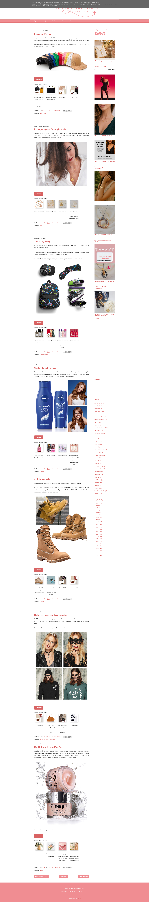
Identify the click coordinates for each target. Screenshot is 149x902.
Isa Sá (69, 21)
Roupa (46, 354)
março (98, 517)
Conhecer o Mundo (100, 416)
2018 (98, 541)
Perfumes (97, 474)
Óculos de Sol (98, 469)
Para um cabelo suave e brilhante (62, 456)
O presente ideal (39, 854)
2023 (98, 529)
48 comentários (56, 110)
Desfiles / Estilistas (100, 427)
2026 (98, 503)
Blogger (79, 898)
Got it (115, 4)
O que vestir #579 (74, 97)
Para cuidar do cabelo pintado (74, 341)
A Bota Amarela (42, 479)
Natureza (97, 463)
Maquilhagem (98, 455)
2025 (98, 524)
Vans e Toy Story (42, 241)
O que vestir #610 (62, 587)
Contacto (75, 21)
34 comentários (56, 352)
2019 (98, 539)
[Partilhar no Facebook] (69, 111)
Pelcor (81, 38)
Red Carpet (98, 480)
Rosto (41, 870)
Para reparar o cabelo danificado (39, 341)
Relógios (97, 482)
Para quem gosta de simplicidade (50, 129)
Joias (41, 225)
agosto (98, 505)
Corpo (96, 422)
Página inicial (37, 21)
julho (97, 507)
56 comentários (56, 223)
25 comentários (56, 469)
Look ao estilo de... (100, 449)
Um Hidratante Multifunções (48, 747)
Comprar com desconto (51, 211)
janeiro (98, 521)
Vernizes (97, 493)
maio (97, 512)
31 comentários (56, 867)
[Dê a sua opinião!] (66, 111)
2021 (98, 534)
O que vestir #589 (62, 97)
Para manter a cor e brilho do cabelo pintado (39, 456)
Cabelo (42, 354)
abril (97, 514)
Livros (96, 447)
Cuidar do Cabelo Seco (45, 367)
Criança (48, 739)
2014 (98, 550)
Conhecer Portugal (100, 419)
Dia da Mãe (98, 430)
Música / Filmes (99, 458)
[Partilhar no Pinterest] (70, 111)
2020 (98, 536)
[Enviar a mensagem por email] (64, 111)
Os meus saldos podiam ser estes (51, 341)
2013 (98, 553)
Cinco (60, 135)
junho (97, 510)
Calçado (42, 602)
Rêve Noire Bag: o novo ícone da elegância (51, 98)
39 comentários (56, 737)
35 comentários (56, 599)
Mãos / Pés (98, 452)
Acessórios (43, 113)
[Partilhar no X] (67, 111)
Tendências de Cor (100, 491)
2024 (98, 527)
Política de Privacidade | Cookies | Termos (74, 888)
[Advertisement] (105, 349)
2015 (98, 548)
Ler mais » (39, 79)
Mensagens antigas (83, 876)
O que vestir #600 (74, 587)
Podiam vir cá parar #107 (39, 211)
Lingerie (97, 444)
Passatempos (98, 471)
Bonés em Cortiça (42, 33)
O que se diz (98, 466)
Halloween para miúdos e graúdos (50, 614)
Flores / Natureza (99, 433)
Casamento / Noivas (100, 414)
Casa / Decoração (99, 411)
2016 (98, 546)
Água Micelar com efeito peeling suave (51, 855)
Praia (96, 477)
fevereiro (98, 519)
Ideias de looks (99, 436)
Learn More (108, 4)
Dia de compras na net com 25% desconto (62, 213)
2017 (98, 543)
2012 (98, 555)
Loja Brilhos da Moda (49, 21)
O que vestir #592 (74, 725)
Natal (96, 460)
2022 (98, 531)
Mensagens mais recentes (41, 876)
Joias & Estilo (61, 21)
